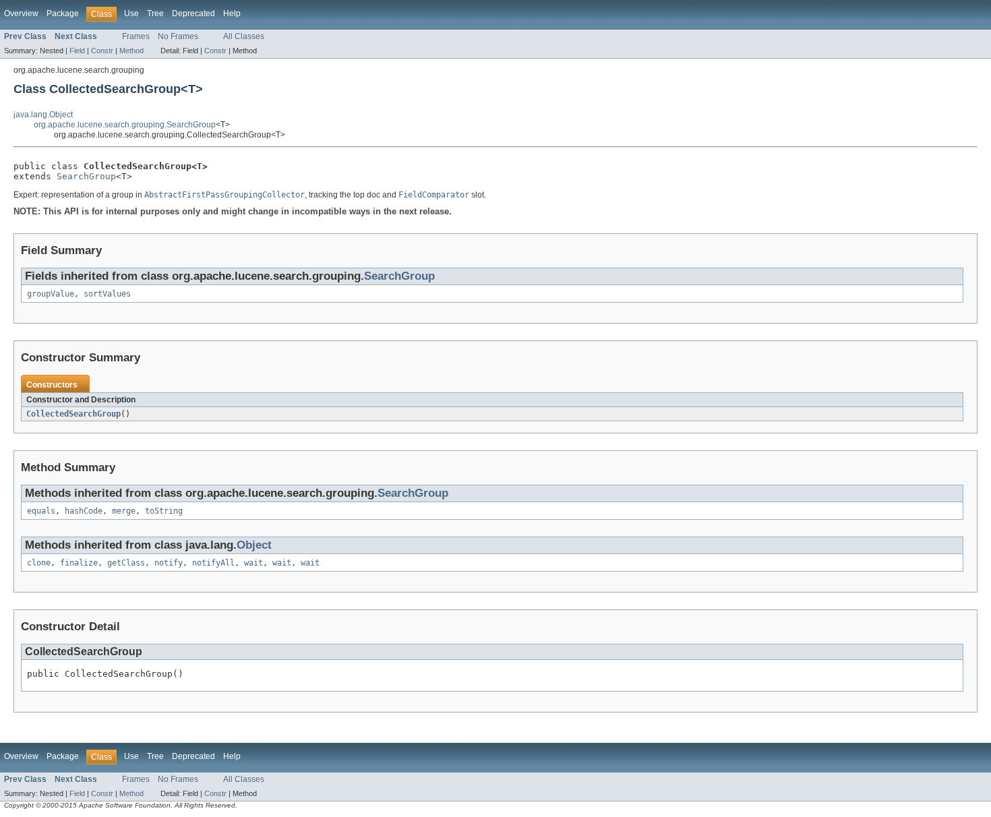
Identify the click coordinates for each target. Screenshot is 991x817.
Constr (102, 51)
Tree (155, 13)
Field (77, 51)
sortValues (107, 294)
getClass (126, 563)
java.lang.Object (43, 114)
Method (131, 51)
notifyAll (213, 563)
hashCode (83, 511)
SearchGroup (86, 176)
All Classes (243, 36)
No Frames (178, 36)
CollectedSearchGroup (73, 414)
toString (164, 511)
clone (39, 563)
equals (41, 511)
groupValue (50, 294)
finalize (79, 563)
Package (63, 13)
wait (253, 563)
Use (131, 13)
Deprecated (193, 13)
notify (168, 563)
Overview (21, 13)
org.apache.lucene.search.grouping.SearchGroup (125, 124)
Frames (136, 36)
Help (232, 13)
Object (254, 545)
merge (124, 511)
